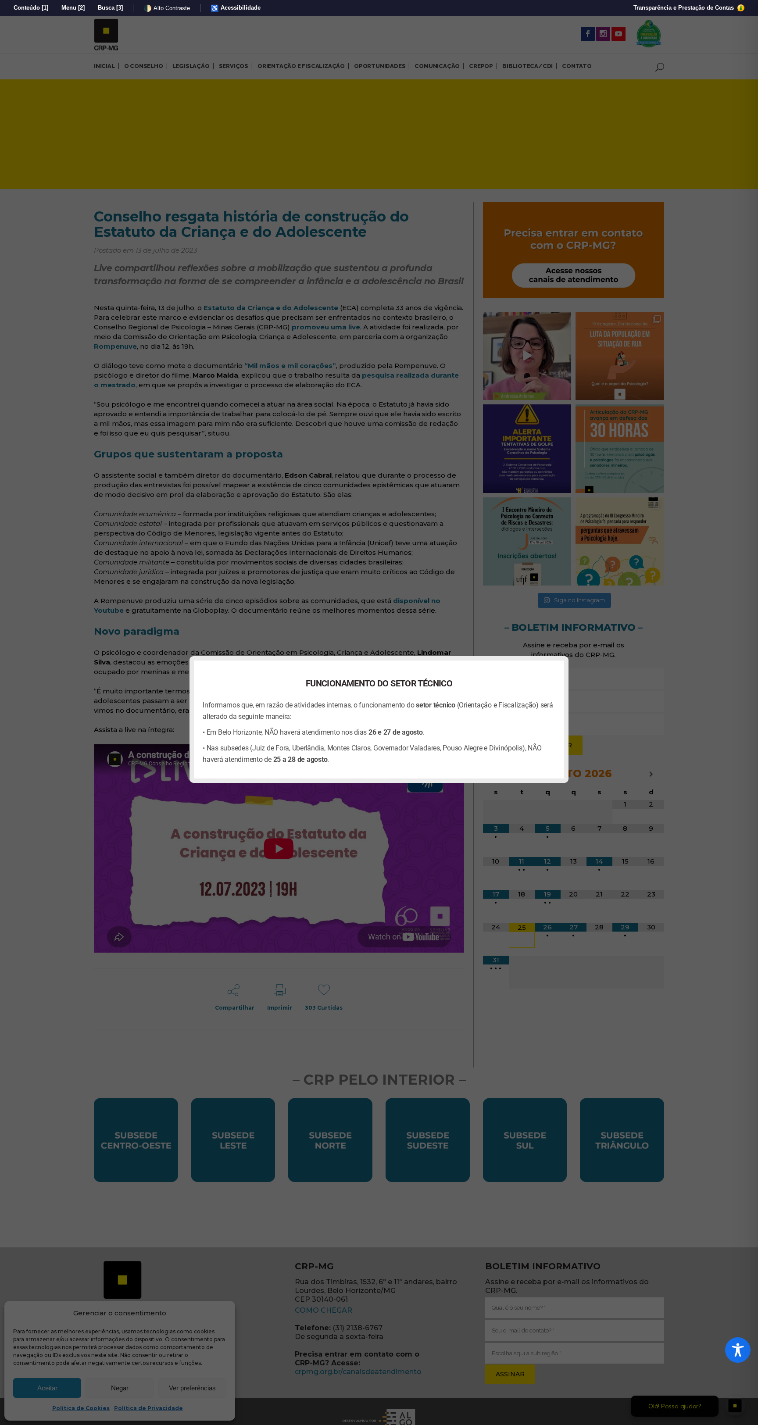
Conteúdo (31, 7)
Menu (73, 7)
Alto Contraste (166, 8)
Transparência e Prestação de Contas (684, 7)
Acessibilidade (236, 8)
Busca (110, 7)
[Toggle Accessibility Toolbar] (737, 1350)
